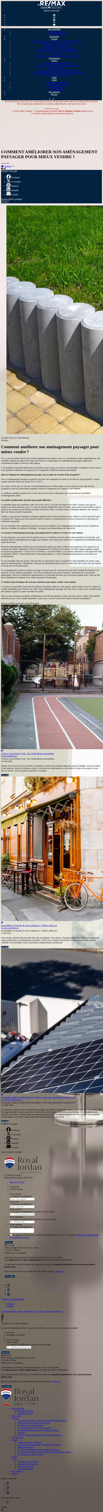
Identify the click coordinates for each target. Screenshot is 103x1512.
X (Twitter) (16, 182)
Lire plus (5, 775)
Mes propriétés (54, 29)
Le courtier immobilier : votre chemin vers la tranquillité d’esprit (57, 73)
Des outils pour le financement (57, 46)
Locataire (57, 53)
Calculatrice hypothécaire (57, 82)
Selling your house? (57, 68)
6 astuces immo (55, 8)
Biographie (54, 36)
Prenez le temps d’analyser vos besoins (57, 44)
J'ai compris (9, 1276)
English (44, 7)
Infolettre (10, 1332)
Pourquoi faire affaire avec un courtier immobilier (57, 51)
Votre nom (14, 1201)
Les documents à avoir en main (57, 75)
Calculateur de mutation (57, 85)
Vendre (54, 61)
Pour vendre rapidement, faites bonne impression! (57, 70)
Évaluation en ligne (57, 87)
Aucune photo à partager (11, 199)
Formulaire (14, 1187)
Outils (54, 80)
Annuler (5, 202)
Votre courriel (15, 1209)
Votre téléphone (16, 1217)
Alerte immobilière (57, 89)
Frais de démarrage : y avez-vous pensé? (57, 49)
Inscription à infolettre (15, 1335)
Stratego (7, 166)
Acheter (54, 39)
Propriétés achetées (57, 32)
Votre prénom (15, 1194)
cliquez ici (59, 1271)
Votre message (16, 1224)
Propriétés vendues (57, 34)
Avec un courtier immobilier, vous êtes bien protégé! (57, 56)
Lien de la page (16, 1189)
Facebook (15, 177)
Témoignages (54, 58)
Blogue (54, 94)
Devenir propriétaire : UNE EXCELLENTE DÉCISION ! (57, 41)
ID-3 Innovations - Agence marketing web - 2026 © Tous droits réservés (31, 1311)
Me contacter (54, 92)
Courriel (14, 194)
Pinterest (14, 186)
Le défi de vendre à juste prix (57, 63)
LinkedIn (15, 190)
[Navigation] (39, 5)
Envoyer (8, 1242)
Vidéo (54, 77)
